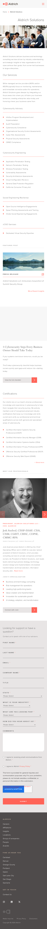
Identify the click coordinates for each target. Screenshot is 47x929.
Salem (5, 872)
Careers (6, 824)
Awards (6, 846)
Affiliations (7, 828)
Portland (6, 868)
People (6, 842)
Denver (6, 861)
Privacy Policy (25, 766)
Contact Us (7, 894)
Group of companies (11, 838)
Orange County (9, 865)
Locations (7, 835)
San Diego (7, 879)
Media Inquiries (8, 918)
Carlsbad (6, 857)
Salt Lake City (8, 875)
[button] (39, 462)
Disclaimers (33, 918)
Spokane (6, 883)
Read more (18, 571)
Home (5, 12)
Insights (6, 831)
